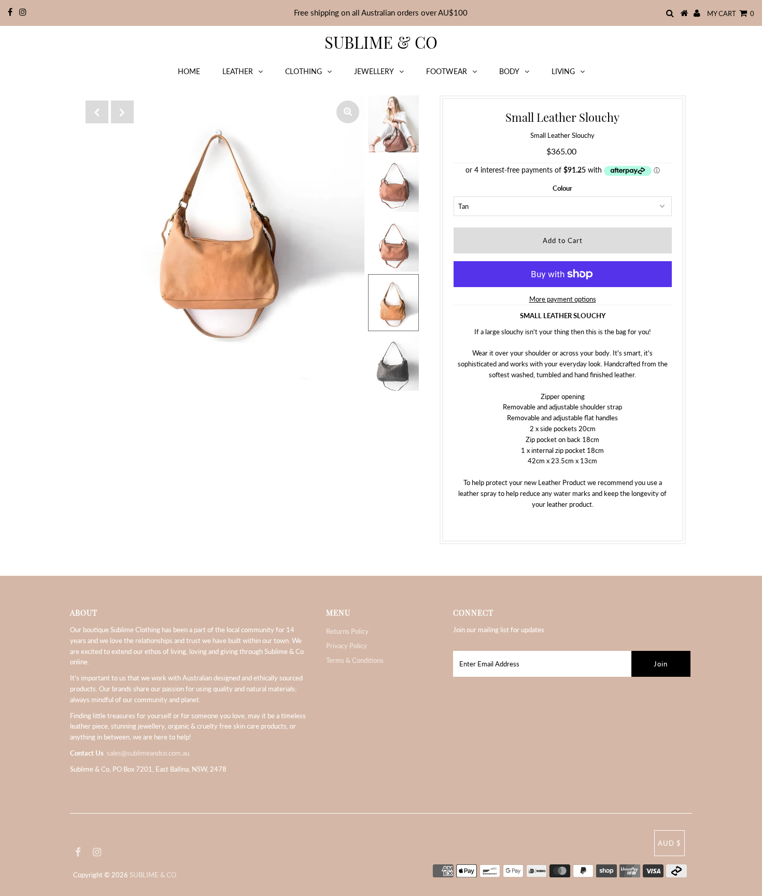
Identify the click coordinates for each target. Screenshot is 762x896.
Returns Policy (347, 631)
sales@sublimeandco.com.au (148, 753)
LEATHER (237, 71)
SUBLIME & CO (381, 42)
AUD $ (669, 843)
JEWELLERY (374, 71)
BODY (509, 71)
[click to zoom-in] (347, 112)
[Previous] (97, 112)
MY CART (730, 13)
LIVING (563, 71)
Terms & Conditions (355, 660)
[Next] (122, 112)
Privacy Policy (346, 646)
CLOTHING (303, 71)
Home (189, 71)
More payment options (562, 299)
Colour (562, 188)
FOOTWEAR (446, 71)
